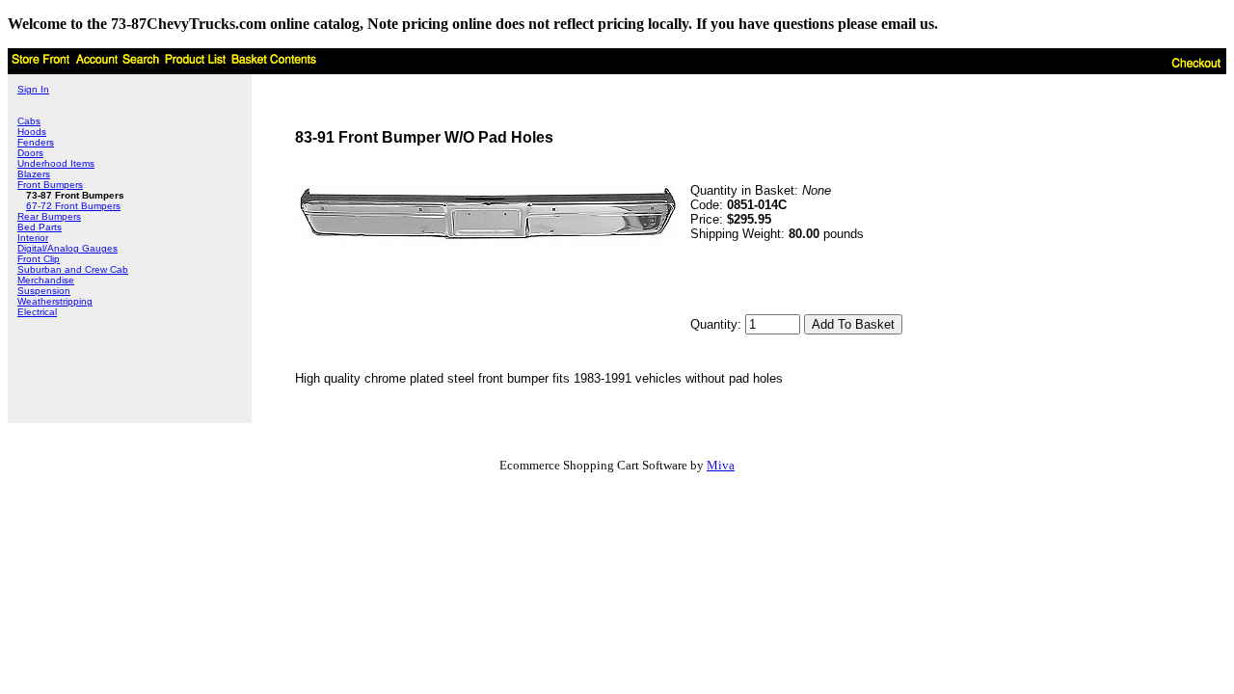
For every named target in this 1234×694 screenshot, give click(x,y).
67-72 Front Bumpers (73, 205)
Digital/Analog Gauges (67, 248)
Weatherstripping (55, 301)
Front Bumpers (50, 184)
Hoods (31, 131)
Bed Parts (39, 227)
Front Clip (38, 259)
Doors (30, 152)
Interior (32, 237)
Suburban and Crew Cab (72, 269)
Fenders (35, 142)
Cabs (28, 121)
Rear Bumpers (49, 216)
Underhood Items (55, 163)
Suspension (43, 290)
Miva (721, 465)
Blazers (33, 174)
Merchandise (45, 280)
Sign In (33, 89)
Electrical (37, 312)
